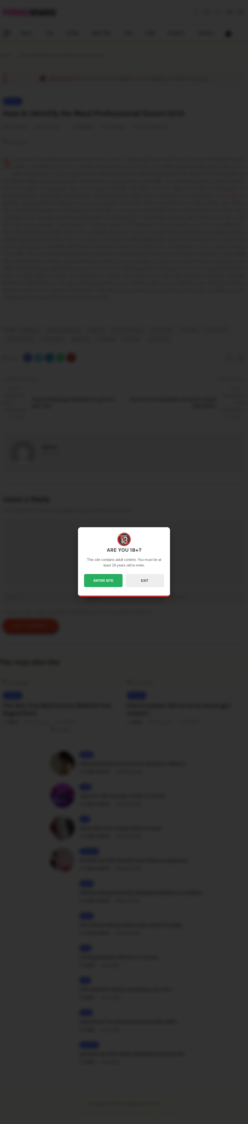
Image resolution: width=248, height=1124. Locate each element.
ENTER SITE (103, 580)
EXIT (144, 580)
